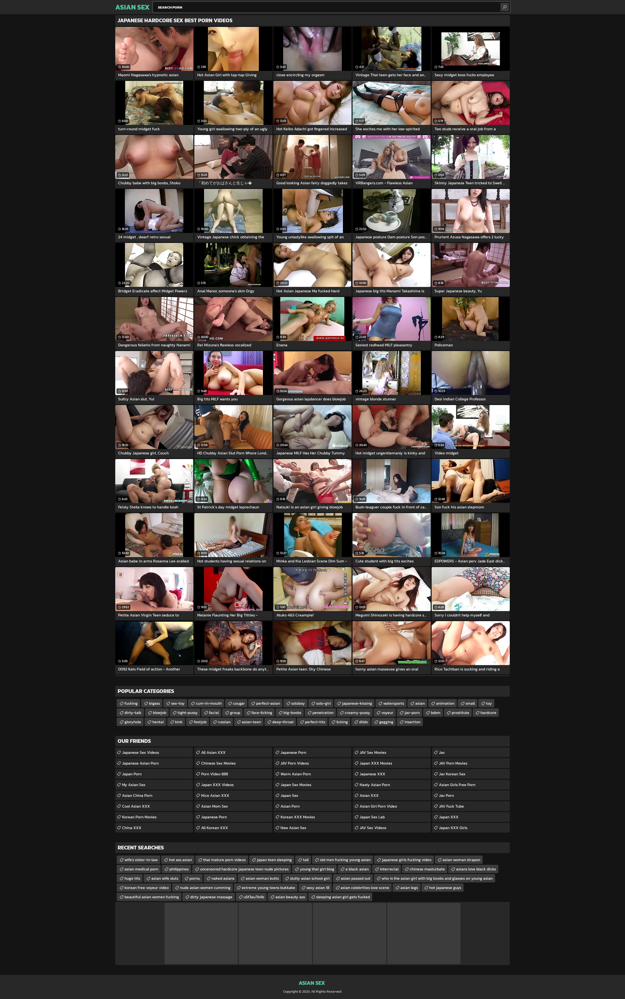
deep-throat (283, 722)
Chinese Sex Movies (218, 763)
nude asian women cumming (205, 887)
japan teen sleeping (274, 860)
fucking (131, 703)
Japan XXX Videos (217, 785)
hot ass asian (180, 860)
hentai (158, 722)
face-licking (261, 712)
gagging (386, 722)
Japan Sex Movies (296, 785)
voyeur (387, 712)
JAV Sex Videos (373, 828)
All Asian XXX (213, 752)
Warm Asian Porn (296, 774)
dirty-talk (133, 712)
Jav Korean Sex (452, 774)
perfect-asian (268, 703)
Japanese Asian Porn (140, 763)
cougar (239, 703)
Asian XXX (369, 795)
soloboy (298, 703)
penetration (322, 712)
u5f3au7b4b (254, 897)
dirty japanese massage (211, 897)
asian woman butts (262, 878)
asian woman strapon (461, 860)
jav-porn (412, 712)
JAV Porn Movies (453, 763)
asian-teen (251, 722)
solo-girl (323, 703)
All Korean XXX (214, 828)
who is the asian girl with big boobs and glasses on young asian (437, 878)
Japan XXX (448, 817)
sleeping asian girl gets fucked (343, 897)
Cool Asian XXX (136, 806)
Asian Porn (290, 806)
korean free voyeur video (147, 887)
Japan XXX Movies (376, 763)
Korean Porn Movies (139, 817)
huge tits (132, 878)
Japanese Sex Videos (140, 752)
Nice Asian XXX (215, 795)
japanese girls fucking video (406, 860)
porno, (194, 878)
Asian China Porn (137, 795)
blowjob (159, 712)
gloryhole (133, 722)
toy (489, 703)
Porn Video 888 (214, 774)
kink (179, 722)
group (235, 712)
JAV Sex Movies (373, 752)
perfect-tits (315, 722)
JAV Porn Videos (295, 763)
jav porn (446, 795)
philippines (179, 869)
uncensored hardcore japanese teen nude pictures (244, 869)
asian (420, 703)
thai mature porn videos (224, 860)
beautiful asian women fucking (152, 897)
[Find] (504, 7)
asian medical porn (141, 869)
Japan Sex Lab (372, 817)
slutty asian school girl (310, 878)
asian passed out (355, 878)
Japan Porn (132, 774)
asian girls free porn (457, 785)
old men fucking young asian (345, 860)
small (470, 703)
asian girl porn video (378, 806)
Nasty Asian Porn (375, 785)
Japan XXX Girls (453, 828)
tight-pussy (187, 712)
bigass (154, 703)
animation (445, 703)
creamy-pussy (357, 712)
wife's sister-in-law (141, 860)
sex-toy (178, 703)
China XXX (131, 828)
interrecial (389, 869)
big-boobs (292, 712)
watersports (393, 703)
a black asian (357, 869)
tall (306, 860)
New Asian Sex (293, 828)
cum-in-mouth (209, 703)
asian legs (409, 887)
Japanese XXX (372, 774)
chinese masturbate (427, 869)
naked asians (222, 878)
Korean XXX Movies (298, 817)
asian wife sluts (164, 878)
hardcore (488, 712)
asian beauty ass (290, 897)
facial (214, 712)
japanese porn (214, 817)
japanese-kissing (357, 703)
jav (442, 752)
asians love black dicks (476, 869)
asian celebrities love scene (365, 887)
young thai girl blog (317, 869)
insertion (412, 722)
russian (224, 722)
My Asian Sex (134, 785)
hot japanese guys (445, 887)
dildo (363, 722)
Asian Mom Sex (214, 806)
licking (342, 722)
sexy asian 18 (317, 887)
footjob (200, 722)
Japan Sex (289, 795)
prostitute (460, 712)
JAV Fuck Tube (451, 806)
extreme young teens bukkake (268, 887)
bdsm (435, 712)
